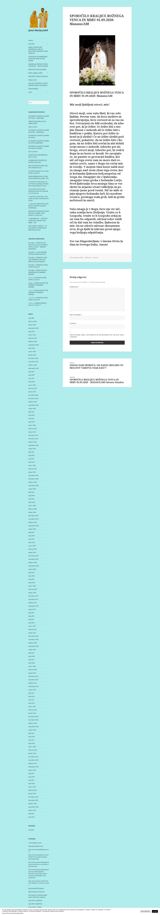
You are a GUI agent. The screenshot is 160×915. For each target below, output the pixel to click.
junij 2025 (31, 331)
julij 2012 (31, 814)
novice (96, 257)
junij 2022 (31, 415)
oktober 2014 (32, 723)
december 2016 (33, 636)
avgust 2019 (32, 529)
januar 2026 (32, 325)
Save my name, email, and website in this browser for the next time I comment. (97, 336)
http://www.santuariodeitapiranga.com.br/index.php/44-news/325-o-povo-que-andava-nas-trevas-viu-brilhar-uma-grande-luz (38, 874)
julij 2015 (31, 693)
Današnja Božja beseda (35, 846)
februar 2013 (32, 790)
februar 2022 (32, 429)
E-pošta (73, 323)
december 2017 (33, 596)
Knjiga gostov (32, 80)
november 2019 (33, 519)
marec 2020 (32, 506)
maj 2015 (31, 700)
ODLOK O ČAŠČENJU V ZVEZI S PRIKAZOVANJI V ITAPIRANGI (38, 84)
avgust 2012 (32, 810)
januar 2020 (32, 512)
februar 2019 (32, 549)
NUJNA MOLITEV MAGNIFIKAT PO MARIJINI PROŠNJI (37, 272)
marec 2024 (32, 351)
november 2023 (33, 362)
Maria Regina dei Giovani (36, 892)
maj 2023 (31, 378)
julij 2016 (31, 653)
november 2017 (33, 599)
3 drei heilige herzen (35, 843)
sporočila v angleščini (35, 900)
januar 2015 (32, 713)
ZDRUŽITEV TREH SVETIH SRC (38, 76)
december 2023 (33, 358)
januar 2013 (32, 793)
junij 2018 (31, 576)
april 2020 (31, 502)
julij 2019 (31, 532)
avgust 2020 (32, 489)
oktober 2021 (32, 442)
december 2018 (33, 556)
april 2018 (31, 583)
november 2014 (33, 720)
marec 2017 (32, 626)
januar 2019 (32, 552)
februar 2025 (32, 338)
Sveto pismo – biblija (35, 907)
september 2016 (33, 646)
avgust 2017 (32, 609)
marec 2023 (32, 385)
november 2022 (33, 398)
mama (30, 283)
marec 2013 (32, 787)
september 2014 (33, 726)
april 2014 (31, 743)
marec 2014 (32, 747)
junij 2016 (31, 656)
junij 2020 (31, 495)
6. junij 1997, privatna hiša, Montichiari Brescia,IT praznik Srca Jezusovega (38, 191)
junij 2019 (31, 536)
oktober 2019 (32, 522)
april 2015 (31, 703)
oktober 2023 (32, 365)
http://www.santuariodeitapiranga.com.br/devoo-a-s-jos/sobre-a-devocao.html (38, 864)
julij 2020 (31, 492)
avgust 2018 (32, 569)
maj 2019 (31, 539)
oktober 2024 (32, 341)
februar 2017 (32, 629)
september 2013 (33, 767)
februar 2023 (32, 388)
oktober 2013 (32, 763)
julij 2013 (31, 773)
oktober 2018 (32, 562)
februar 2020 (32, 509)
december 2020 (33, 475)
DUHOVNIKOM (33, 89)
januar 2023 (32, 392)
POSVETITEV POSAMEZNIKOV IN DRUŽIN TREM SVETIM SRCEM (38, 59)
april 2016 (31, 663)
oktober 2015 (32, 683)
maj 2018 (31, 579)
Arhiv (30, 92)
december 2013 (33, 757)
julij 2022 (31, 412)
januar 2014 (32, 753)
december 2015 (33, 676)
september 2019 (33, 526)
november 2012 (33, 800)
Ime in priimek (76, 315)
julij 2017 (31, 613)
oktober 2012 (32, 804)
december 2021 (33, 435)
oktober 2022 (32, 402)
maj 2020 (31, 499)
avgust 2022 (32, 408)
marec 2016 (32, 666)
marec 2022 (32, 425)
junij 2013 (31, 777)
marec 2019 (32, 546)
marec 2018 (32, 586)
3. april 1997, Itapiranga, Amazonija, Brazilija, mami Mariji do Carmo (38, 198)
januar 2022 (32, 432)
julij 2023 (31, 372)
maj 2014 (31, 740)
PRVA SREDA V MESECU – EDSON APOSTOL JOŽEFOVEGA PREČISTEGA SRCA (37, 228)
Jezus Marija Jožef (38, 30)
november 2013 (33, 760)
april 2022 (31, 422)
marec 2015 (32, 706)
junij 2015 (31, 696)
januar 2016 (32, 673)
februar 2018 (32, 589)
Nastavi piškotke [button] (145, 911)
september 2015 (33, 686)
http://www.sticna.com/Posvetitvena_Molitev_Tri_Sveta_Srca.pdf (38, 883)
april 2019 (31, 542)
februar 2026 (32, 321)
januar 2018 (32, 593)
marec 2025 (32, 335)
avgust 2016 (32, 649)
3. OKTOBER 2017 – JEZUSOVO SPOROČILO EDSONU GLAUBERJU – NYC (38, 220)
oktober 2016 (32, 643)
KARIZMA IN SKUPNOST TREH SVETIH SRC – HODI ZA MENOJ (38, 65)
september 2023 (33, 368)
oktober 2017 (32, 603)
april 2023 (31, 382)
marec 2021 (32, 465)
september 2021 (33, 445)
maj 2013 (31, 780)
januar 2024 (32, 355)
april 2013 (31, 783)
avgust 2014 (32, 730)
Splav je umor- (33, 127)
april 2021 (31, 462)
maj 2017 (31, 619)
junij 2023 (31, 375)
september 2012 (33, 807)
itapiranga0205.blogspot (36, 888)
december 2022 (33, 395)
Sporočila (31, 44)
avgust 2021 (32, 449)
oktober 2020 (32, 482)
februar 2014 (32, 750)
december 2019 (33, 516)
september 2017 (33, 606)
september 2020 (33, 485)
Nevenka (31, 243)
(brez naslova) (33, 152)
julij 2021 (31, 452)
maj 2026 (31, 318)
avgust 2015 (32, 690)
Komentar (74, 287)
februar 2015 (32, 710)
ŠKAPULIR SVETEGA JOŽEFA (37, 69)
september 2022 (33, 405)
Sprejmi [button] (155, 911)
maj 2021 (31, 459)
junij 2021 (31, 455)
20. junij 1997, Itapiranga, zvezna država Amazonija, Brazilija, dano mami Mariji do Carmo (38, 184)
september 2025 (33, 328)
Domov (30, 40)
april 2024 (31, 348)
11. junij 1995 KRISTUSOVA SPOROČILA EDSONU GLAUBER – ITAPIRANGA (38, 206)
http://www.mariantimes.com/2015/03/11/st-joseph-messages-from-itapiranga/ (38, 857)
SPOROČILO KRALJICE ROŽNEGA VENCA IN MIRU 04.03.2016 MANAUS (37, 260)
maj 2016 (31, 660)
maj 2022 (31, 418)
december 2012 (33, 797)
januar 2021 (32, 472)
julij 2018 (31, 572)
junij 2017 (31, 616)
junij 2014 (31, 737)
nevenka (31, 830)
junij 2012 (31, 817)
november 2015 (33, 680)
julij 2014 (31, 733)
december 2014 (33, 716)
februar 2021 (32, 469)
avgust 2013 (32, 770)
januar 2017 (32, 633)
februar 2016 (32, 670)
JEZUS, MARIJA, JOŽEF (35, 73)
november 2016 (33, 639)
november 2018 (33, 559)
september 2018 (33, 566)
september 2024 (33, 345)
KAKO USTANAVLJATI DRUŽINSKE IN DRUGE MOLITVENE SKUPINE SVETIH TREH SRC (38, 50)
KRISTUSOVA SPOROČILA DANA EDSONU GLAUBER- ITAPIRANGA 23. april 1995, (38, 213)
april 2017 (31, 623)
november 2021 (33, 439)
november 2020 (33, 479)
